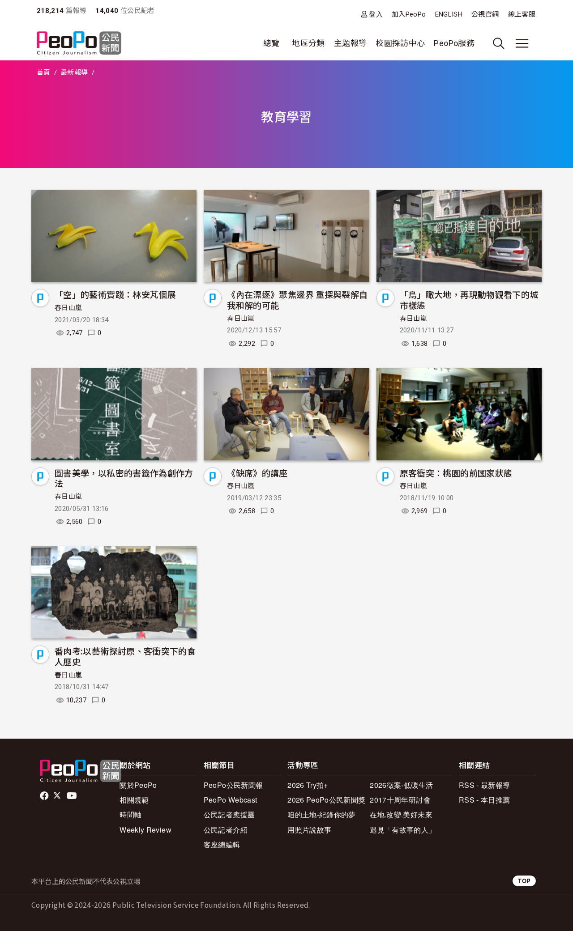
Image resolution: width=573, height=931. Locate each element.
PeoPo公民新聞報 (233, 785)
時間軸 (130, 814)
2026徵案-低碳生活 (401, 785)
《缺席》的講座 (257, 473)
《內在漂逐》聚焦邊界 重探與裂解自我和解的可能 (297, 299)
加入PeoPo (409, 14)
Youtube (72, 795)
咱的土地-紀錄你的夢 (321, 814)
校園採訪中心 (400, 43)
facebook (45, 795)
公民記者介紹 (226, 830)
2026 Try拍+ (307, 785)
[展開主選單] (522, 43)
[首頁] (79, 43)
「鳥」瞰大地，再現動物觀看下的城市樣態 (469, 299)
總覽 (271, 43)
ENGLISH (449, 14)
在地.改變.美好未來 (401, 814)
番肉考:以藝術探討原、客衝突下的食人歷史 (125, 656)
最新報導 (74, 72)
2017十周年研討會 (400, 800)
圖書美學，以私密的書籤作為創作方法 (124, 478)
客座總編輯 (222, 844)
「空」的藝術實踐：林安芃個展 (115, 294)
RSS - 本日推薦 (484, 800)
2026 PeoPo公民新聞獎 (326, 800)
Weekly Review (145, 830)
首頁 (44, 72)
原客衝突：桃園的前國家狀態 (456, 473)
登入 (376, 14)
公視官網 (485, 14)
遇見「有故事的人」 (403, 830)
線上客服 (521, 14)
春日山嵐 (68, 308)
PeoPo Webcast (230, 800)
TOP (524, 880)
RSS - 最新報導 (484, 785)
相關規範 (134, 800)
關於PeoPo (138, 785)
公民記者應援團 (229, 814)
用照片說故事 (309, 830)
